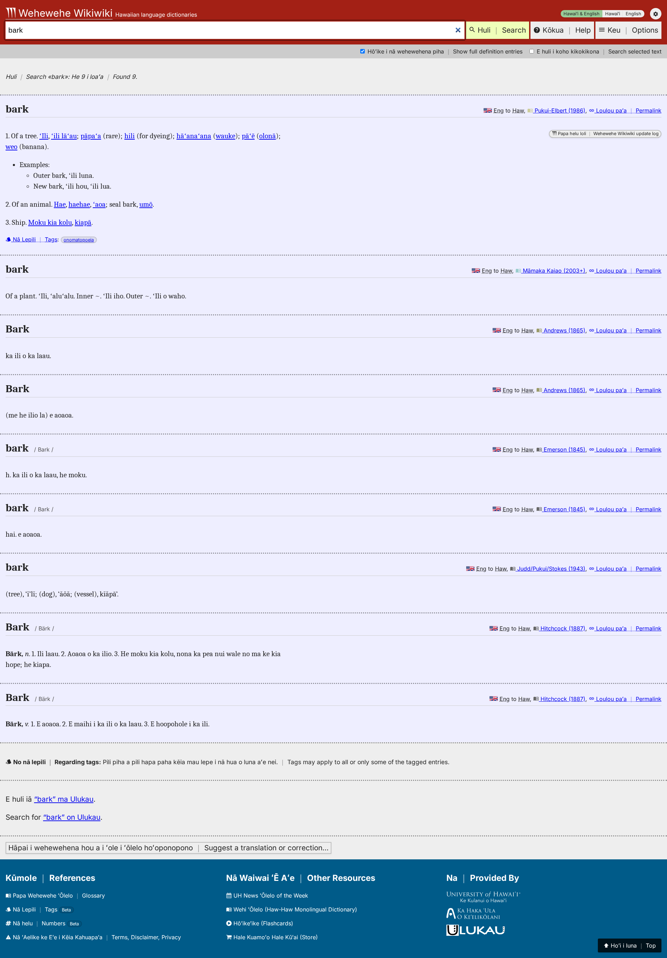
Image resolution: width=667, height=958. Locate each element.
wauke (225, 136)
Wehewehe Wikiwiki (64, 13)
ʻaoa (99, 204)
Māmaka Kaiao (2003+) (553, 270)
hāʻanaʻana (193, 136)
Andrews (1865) (563, 330)
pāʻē (248, 136)
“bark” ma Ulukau (63, 799)
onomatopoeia (79, 239)
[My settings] (655, 13)
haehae (79, 204)
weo (11, 146)
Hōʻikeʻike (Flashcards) (262, 923)
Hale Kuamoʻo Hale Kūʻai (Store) (275, 937)
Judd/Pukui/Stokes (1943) (550, 568)
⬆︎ (629, 945)
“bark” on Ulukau (71, 817)
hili (129, 136)
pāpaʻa (91, 136)
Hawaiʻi (612, 13)
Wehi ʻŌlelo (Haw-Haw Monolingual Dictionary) (294, 909)
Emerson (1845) (563, 449)
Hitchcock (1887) (562, 628)
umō (146, 204)
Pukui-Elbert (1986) (559, 110)
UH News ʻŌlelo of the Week (270, 895)
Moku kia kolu (50, 222)
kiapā (83, 222)
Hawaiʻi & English (581, 13)
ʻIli (43, 136)
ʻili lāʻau (64, 136)
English (633, 13)
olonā (267, 136)
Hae (60, 204)
